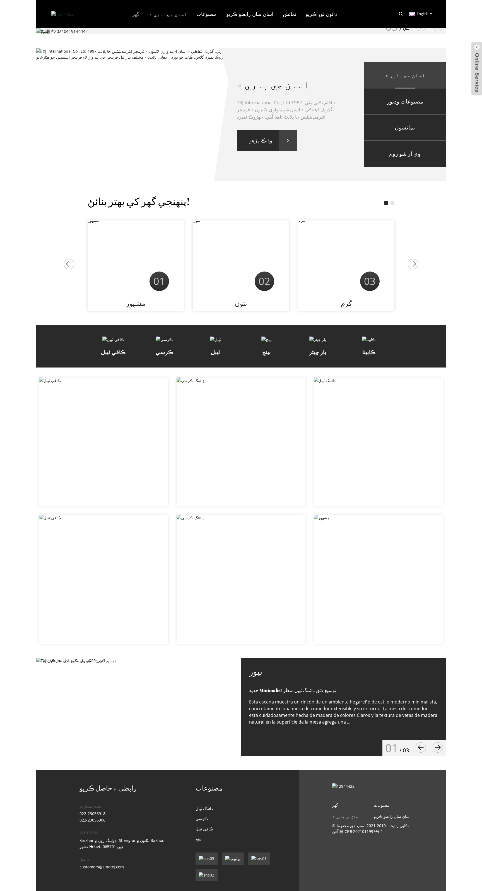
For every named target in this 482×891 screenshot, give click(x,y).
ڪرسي (202, 818)
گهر (135, 14)
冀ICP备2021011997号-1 (361, 831)
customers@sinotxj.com (101, 867)
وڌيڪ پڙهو (260, 140)
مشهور (135, 303)
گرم (346, 303)
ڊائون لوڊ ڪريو (321, 14)
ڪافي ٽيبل (204, 829)
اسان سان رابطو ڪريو (249, 14)
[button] (69, 264)
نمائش (289, 14)
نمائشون (405, 127)
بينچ (198, 839)
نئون (241, 303)
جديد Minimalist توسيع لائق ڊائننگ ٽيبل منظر (292, 690)
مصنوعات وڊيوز (405, 101)
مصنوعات (206, 14)
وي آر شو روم (405, 153)
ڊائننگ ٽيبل (204, 808)
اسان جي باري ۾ (405, 75)
